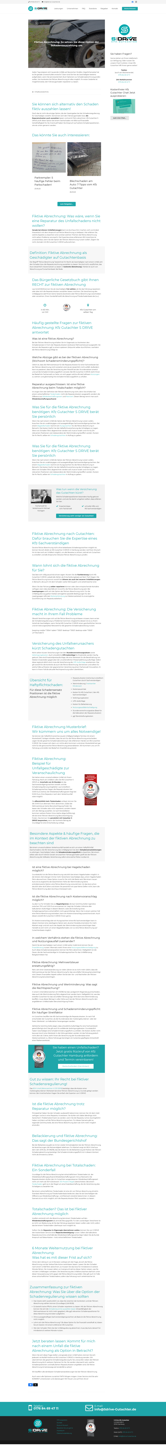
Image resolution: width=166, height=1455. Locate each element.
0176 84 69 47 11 (124, 75)
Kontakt (59, 1423)
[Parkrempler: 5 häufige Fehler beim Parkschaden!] (49, 143)
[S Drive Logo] (37, 8)
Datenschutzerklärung (64, 1433)
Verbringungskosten (40, 655)
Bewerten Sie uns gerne (65, 1428)
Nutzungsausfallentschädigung (83, 947)
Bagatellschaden (43, 426)
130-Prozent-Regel (67, 1182)
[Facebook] (132, 2)
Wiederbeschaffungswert (52, 396)
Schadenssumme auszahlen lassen (62, 1309)
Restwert (69, 396)
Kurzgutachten (66, 426)
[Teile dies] (30, 1384)
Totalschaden (55, 394)
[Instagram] (136, 2)
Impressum (60, 1430)
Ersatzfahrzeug (38, 947)
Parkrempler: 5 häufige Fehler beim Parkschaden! (47, 181)
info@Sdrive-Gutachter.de (115, 1409)
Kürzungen (95, 374)
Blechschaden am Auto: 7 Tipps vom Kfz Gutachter (83, 185)
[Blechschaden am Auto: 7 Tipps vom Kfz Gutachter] (84, 143)
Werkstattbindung (57, 596)
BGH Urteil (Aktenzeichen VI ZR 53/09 (47, 1088)
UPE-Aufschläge (79, 662)
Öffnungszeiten (62, 1420)
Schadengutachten (58, 435)
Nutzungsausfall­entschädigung (85, 707)
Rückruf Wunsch (62, 1425)
